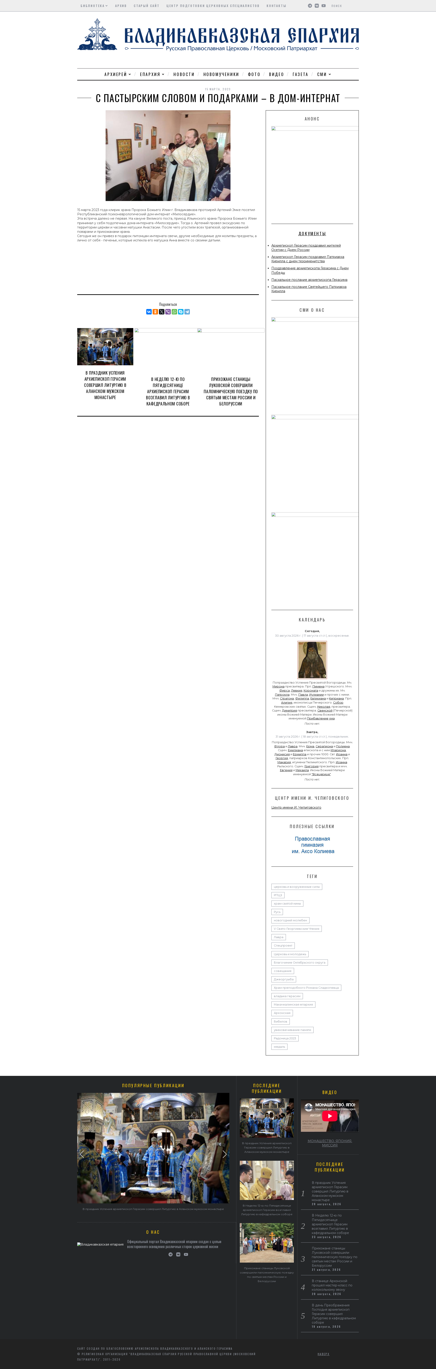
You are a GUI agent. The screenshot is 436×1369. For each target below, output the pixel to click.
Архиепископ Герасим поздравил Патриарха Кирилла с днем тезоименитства (307, 259)
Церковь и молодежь (290, 954)
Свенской (324, 710)
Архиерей (115, 74)
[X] (161, 311)
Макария (284, 762)
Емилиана (295, 750)
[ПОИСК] (356, 5)
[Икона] (312, 679)
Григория (312, 766)
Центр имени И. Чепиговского (296, 807)
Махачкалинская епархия (293, 1004)
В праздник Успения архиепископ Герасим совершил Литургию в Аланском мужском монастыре (105, 385)
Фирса (284, 690)
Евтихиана (318, 698)
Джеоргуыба (284, 979)
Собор (338, 702)
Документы (312, 233)
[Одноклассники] (155, 311)
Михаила (302, 770)
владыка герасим (287, 996)
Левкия (296, 690)
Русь (277, 912)
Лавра (292, 746)
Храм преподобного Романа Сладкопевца (306, 987)
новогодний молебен (290, 920)
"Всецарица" (321, 774)
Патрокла (282, 694)
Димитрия (289, 710)
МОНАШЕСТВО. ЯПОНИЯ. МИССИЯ (330, 1143)
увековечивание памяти (292, 1030)
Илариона (338, 750)
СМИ (322, 74)
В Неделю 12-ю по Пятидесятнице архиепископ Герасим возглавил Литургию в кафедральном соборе (168, 391)
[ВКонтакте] (149, 311)
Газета (301, 74)
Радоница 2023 (285, 1038)
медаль (279, 1046)
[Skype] (180, 311)
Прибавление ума (321, 718)
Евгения (286, 770)
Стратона (287, 698)
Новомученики (221, 74)
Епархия (150, 74)
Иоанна (341, 754)
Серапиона (324, 746)
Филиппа (302, 698)
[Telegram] (187, 311)
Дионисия (282, 754)
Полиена (343, 746)
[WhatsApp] (174, 311)
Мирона (278, 686)
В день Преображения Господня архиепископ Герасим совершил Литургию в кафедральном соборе (334, 1314)
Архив (121, 5)
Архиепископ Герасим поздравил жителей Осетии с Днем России (306, 247)
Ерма (310, 746)
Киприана (336, 698)
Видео (276, 74)
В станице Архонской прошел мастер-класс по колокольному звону (332, 1285)
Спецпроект (283, 945)
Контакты (276, 5)
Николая (323, 706)
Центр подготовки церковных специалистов (213, 5)
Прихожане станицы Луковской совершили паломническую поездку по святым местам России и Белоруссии (231, 391)
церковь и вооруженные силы (297, 886)
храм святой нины (287, 903)
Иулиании (316, 694)
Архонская (282, 1013)
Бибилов (280, 1021)
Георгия (282, 758)
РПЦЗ (278, 895)
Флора (279, 746)
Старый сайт (147, 5)
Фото (254, 74)
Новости (184, 74)
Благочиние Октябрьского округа (299, 962)
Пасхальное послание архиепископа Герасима (309, 280)
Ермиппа (299, 754)
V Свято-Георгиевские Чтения (296, 928)
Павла (303, 694)
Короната (311, 690)
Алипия (286, 702)
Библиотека (93, 5)
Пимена (318, 686)
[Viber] (168, 311)
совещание (283, 971)
